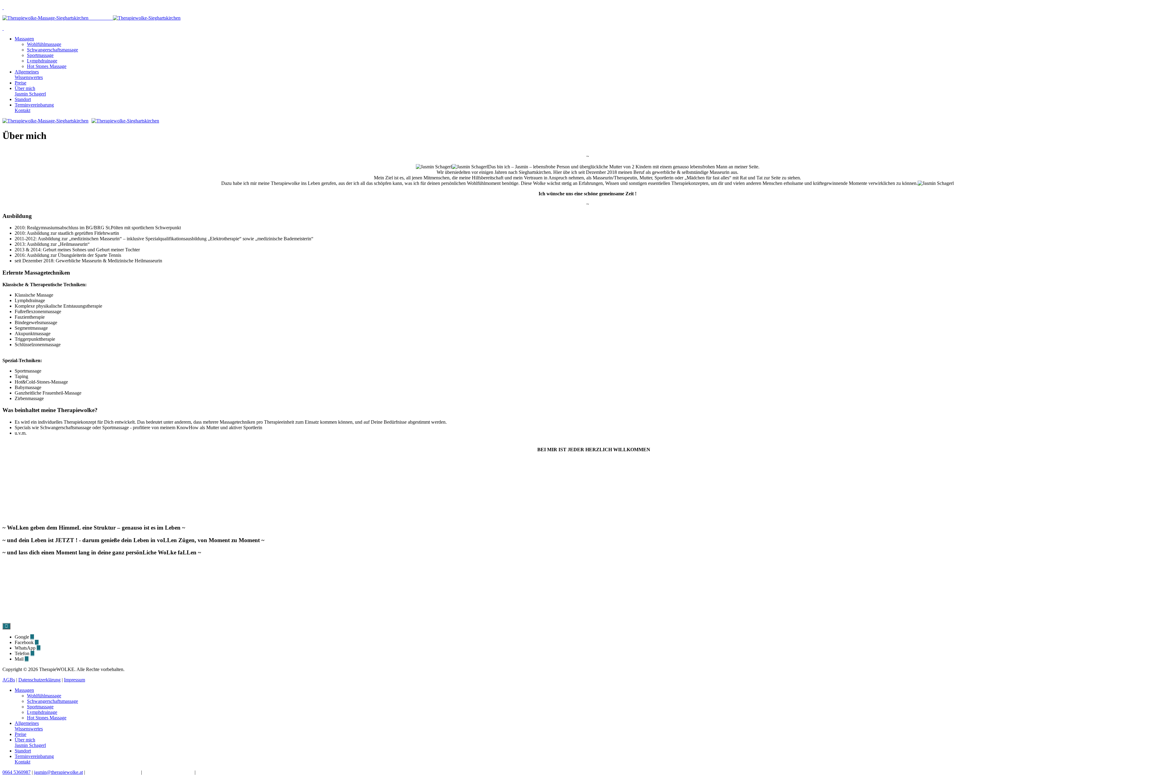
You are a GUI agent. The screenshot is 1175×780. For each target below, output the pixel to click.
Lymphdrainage (42, 60)
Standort (23, 99)
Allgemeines (29, 74)
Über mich (30, 91)
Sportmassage (40, 55)
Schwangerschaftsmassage (52, 49)
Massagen (24, 38)
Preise (20, 82)
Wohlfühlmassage (44, 44)
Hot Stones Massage (46, 66)
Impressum (74, 679)
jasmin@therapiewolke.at (58, 772)
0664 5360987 (16, 772)
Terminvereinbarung (34, 107)
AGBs (8, 679)
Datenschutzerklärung (39, 679)
